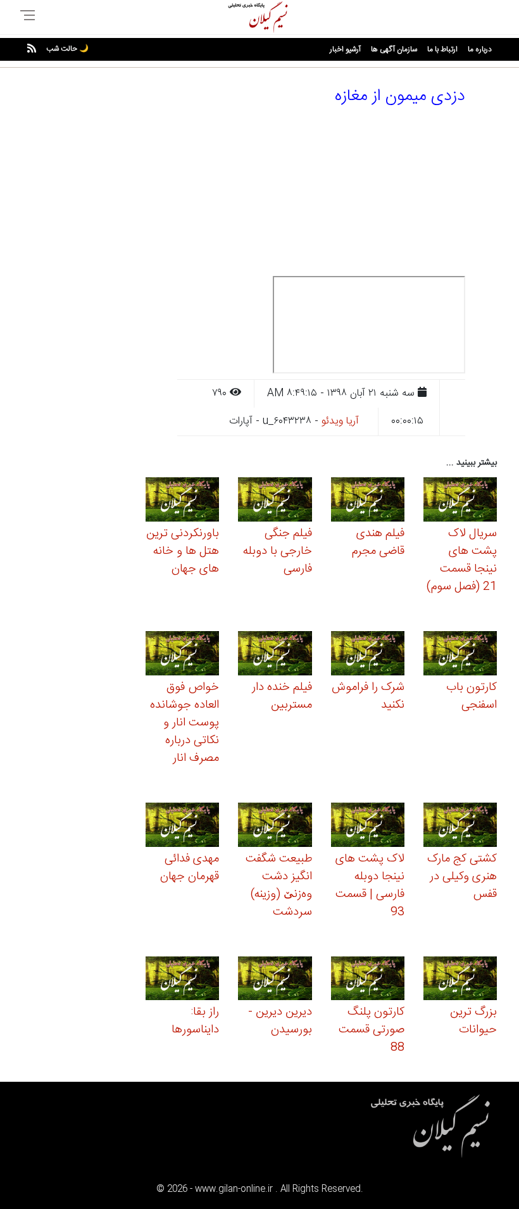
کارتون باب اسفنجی (471, 696)
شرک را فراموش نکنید (368, 696)
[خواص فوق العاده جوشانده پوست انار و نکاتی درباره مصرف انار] (182, 655)
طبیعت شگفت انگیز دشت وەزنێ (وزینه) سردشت (279, 885)
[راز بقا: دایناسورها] (182, 980)
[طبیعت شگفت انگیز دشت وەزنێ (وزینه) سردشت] (274, 826)
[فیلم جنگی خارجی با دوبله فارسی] (274, 501)
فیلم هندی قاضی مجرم (378, 542)
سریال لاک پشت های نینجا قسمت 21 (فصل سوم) (462, 560)
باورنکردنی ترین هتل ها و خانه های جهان (182, 551)
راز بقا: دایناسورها (195, 1021)
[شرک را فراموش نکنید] (367, 655)
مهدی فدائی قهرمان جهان (189, 867)
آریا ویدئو (340, 421)
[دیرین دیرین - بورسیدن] (274, 980)
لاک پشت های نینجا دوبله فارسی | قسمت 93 (369, 885)
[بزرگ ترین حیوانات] (460, 980)
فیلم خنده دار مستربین (282, 696)
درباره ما (480, 49)
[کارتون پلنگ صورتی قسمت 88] (367, 980)
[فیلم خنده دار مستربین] (274, 655)
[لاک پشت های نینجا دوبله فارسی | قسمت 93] (367, 826)
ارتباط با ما (442, 49)
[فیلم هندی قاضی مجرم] (367, 501)
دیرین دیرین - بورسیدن (280, 1021)
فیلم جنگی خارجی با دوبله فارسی (277, 551)
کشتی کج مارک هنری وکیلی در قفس (462, 876)
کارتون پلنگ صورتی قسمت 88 (371, 1030)
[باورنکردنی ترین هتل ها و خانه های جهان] (182, 501)
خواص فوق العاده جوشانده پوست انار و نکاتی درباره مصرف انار (184, 723)
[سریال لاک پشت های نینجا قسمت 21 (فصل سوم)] (460, 501)
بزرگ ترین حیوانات (473, 1021)
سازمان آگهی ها (394, 49)
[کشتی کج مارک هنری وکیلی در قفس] (460, 826)
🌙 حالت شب (67, 48)
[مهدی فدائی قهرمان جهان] (182, 826)
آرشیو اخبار (345, 49)
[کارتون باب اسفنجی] (460, 655)
